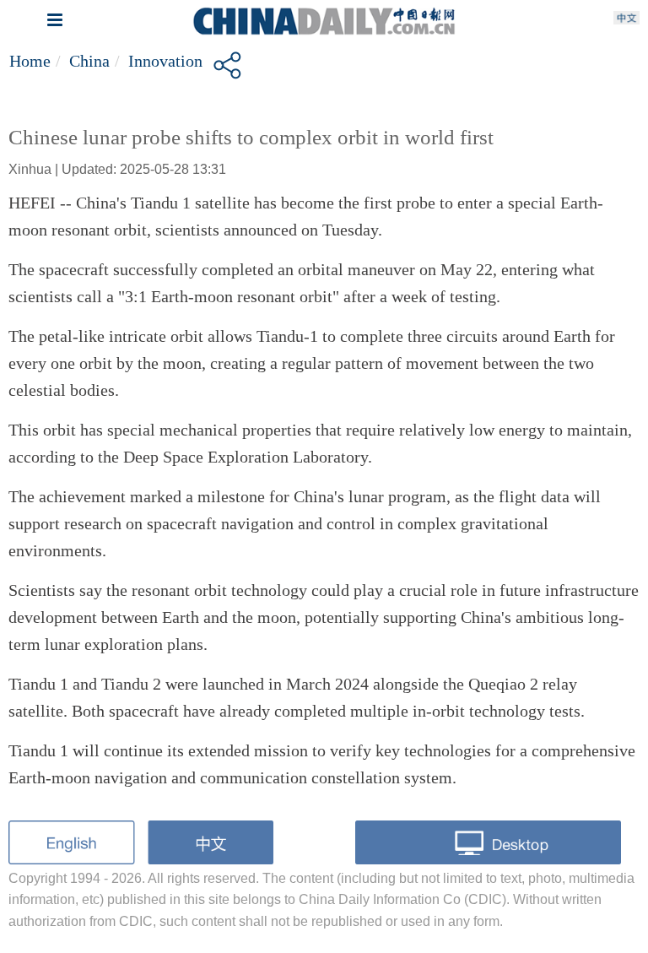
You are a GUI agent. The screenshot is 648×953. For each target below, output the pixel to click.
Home (30, 60)
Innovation (165, 60)
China (89, 60)
